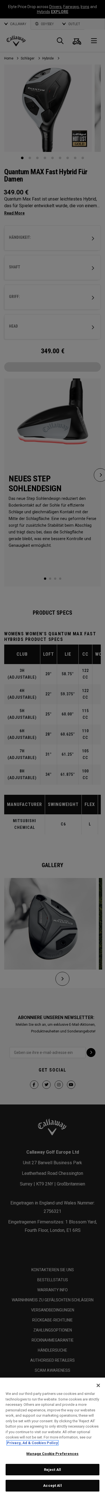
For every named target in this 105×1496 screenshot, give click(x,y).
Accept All (52, 1485)
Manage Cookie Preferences (52, 1454)
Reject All (52, 1470)
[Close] (98, 1385)
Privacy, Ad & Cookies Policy (32, 1443)
